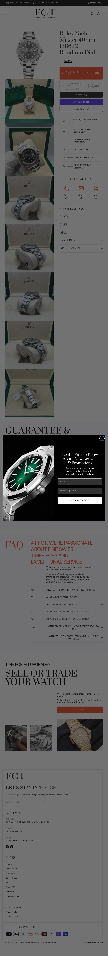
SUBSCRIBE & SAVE (79, 500)
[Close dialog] (102, 438)
